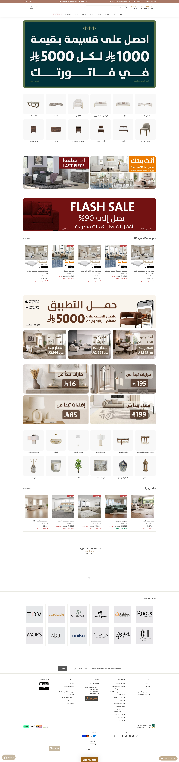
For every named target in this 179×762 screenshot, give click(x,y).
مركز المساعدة (120, 683)
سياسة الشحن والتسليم (118, 689)
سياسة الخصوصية (120, 720)
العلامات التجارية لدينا (144, 694)
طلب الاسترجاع (120, 706)
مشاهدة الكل (27, 238)
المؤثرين (84, 14)
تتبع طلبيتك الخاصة (119, 703)
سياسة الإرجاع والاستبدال (118, 686)
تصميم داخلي (70, 683)
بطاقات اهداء (70, 703)
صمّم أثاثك (68, 14)
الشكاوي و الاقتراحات (119, 697)
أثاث (114, 14)
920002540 (91, 683)
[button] (90, 578)
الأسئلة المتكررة (120, 717)
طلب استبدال (121, 709)
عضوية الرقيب (70, 700)
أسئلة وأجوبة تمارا (120, 714)
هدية (76, 14)
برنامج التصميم (70, 689)
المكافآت (56, 748)
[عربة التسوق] (26, 7)
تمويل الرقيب (121, 694)
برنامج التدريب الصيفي (144, 692)
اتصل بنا (148, 686)
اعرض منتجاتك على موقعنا (66, 692)
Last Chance (57, 14)
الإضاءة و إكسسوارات (103, 14)
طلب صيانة (71, 694)
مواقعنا (122, 700)
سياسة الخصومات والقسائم (117, 692)
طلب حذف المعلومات (119, 711)
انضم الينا (147, 689)
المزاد (91, 14)
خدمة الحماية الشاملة (68, 697)
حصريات (121, 14)
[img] (89, 551)
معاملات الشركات (69, 686)
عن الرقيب (147, 683)
